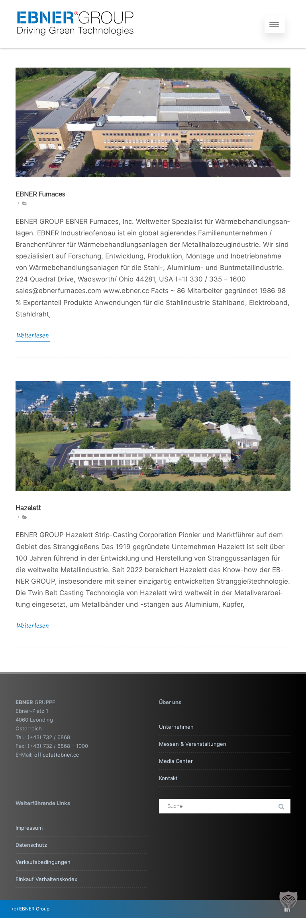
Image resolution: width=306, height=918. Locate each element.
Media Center (176, 761)
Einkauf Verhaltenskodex (46, 879)
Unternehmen (176, 727)
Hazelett (28, 508)
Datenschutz (31, 845)
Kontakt (168, 778)
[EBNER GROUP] (75, 45)
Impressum (29, 828)
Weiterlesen (32, 335)
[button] (288, 900)
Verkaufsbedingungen (43, 862)
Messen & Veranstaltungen (192, 744)
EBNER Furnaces (40, 194)
